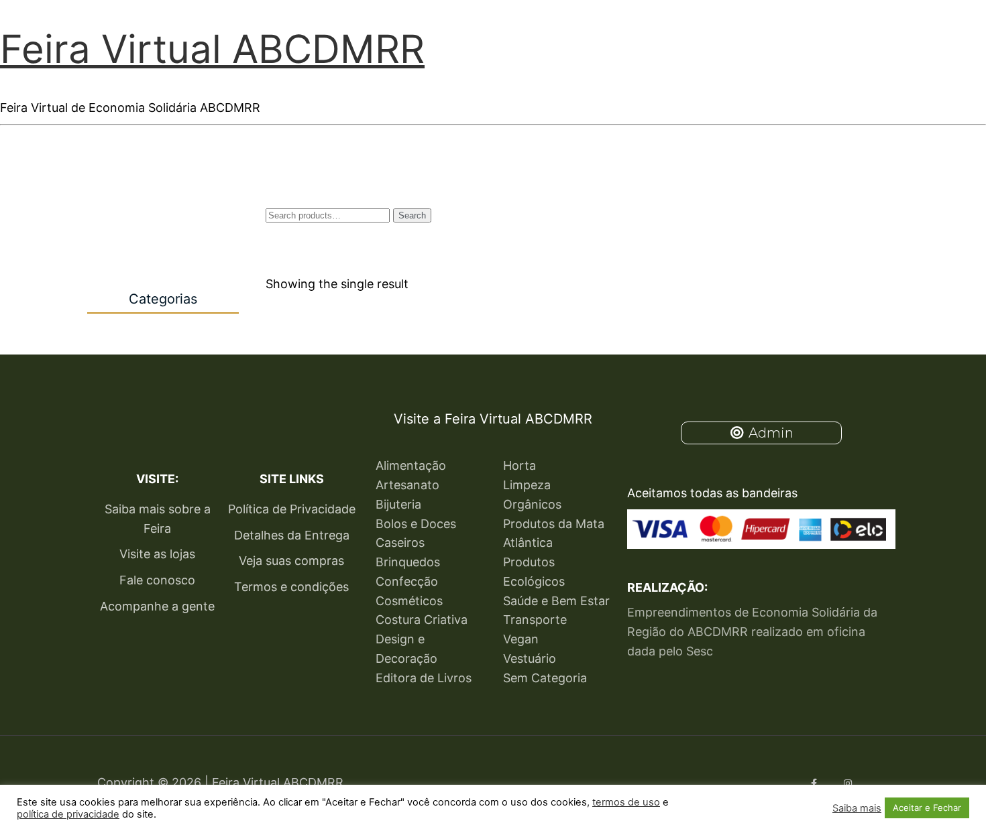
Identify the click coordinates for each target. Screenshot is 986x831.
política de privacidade (68, 814)
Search (412, 215)
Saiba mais (856, 808)
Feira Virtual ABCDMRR (212, 48)
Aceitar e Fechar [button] (927, 807)
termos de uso (626, 802)
